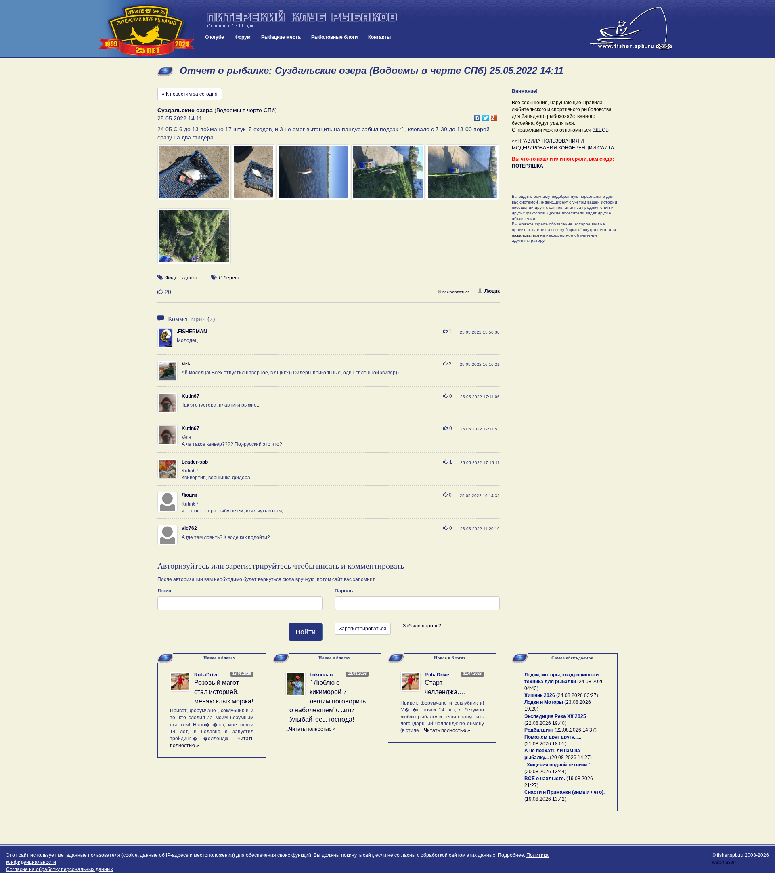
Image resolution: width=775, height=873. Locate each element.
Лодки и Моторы (543, 702)
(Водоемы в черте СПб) (217, 110)
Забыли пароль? (422, 626)
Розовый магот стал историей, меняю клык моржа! (223, 692)
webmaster (724, 862)
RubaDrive (206, 675)
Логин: (165, 591)
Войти (305, 632)
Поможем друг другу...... (552, 737)
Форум (243, 37)
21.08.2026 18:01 (545, 744)
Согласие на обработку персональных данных (59, 869)
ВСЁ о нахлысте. (544, 778)
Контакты (379, 37)
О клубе (214, 37)
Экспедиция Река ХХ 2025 (555, 716)
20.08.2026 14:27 (570, 757)
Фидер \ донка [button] (181, 278)
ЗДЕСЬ (601, 130)
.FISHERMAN (192, 331)
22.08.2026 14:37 (575, 730)
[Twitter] (486, 116)
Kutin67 (190, 396)
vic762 (189, 528)
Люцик (492, 291)
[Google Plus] (494, 116)
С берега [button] (229, 278)
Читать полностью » (312, 729)
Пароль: (344, 591)
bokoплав (321, 675)
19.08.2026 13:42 (545, 799)
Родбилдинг (538, 730)
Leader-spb (195, 462)
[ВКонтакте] (477, 116)
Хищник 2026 (539, 695)
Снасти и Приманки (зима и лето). (564, 792)
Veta (187, 364)
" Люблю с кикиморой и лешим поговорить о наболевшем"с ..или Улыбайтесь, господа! (327, 701)
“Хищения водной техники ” (557, 765)
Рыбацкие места (281, 37)
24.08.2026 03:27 (577, 695)
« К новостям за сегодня (190, 94)
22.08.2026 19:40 (545, 723)
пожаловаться (455, 292)
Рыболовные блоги (334, 37)
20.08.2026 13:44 (545, 771)
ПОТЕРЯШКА (527, 166)
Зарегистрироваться (362, 629)
